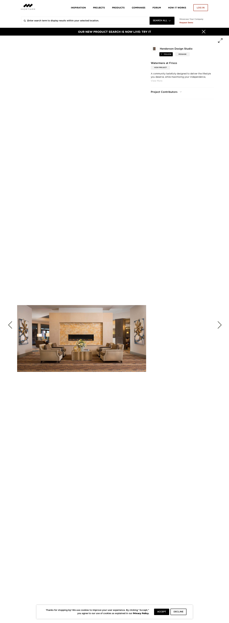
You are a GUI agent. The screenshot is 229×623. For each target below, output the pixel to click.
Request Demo (186, 23)
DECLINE (178, 612)
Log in (201, 8)
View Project (160, 67)
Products (118, 7)
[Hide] (203, 32)
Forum (157, 7)
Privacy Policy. (141, 613)
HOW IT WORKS (177, 7)
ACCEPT (161, 612)
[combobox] (162, 21)
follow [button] (167, 54)
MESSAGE (182, 54)
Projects (99, 7)
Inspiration (78, 7)
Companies (138, 7)
